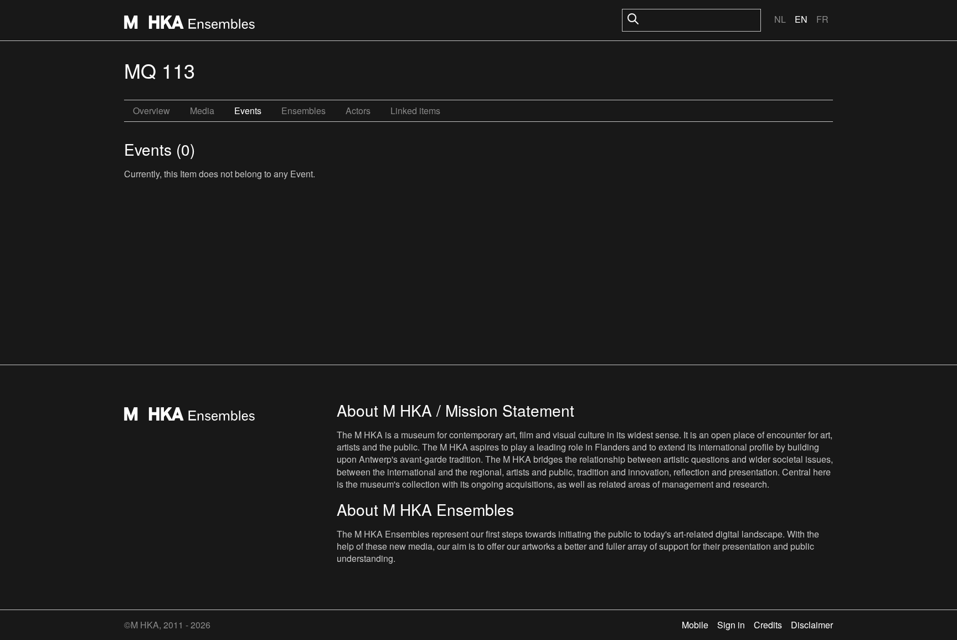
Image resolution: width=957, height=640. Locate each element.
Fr (822, 19)
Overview (151, 110)
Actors (358, 110)
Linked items (415, 110)
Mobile (695, 624)
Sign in (731, 624)
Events (247, 110)
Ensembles (303, 110)
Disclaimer (812, 624)
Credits (768, 624)
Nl (780, 19)
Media (202, 110)
